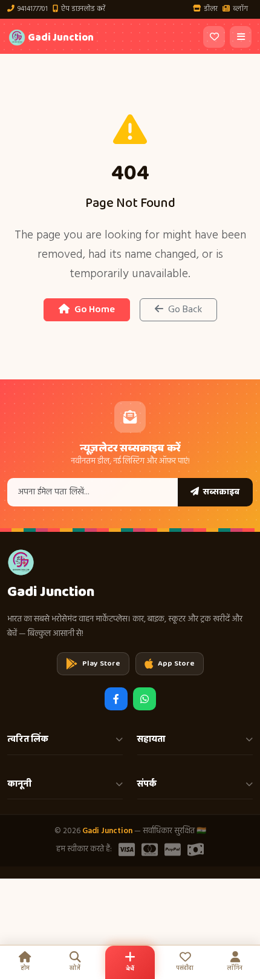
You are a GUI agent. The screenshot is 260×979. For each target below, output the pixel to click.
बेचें (130, 969)
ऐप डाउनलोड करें (83, 9)
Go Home (94, 309)
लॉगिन (234, 968)
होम (25, 968)
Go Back (185, 310)
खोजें (75, 968)
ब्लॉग (240, 9)
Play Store (101, 663)
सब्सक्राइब (220, 492)
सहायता (151, 739)
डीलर (211, 9)
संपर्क (147, 784)
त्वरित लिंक (27, 739)
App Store (176, 663)
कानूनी (19, 784)
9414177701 (33, 9)
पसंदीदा (184, 968)
